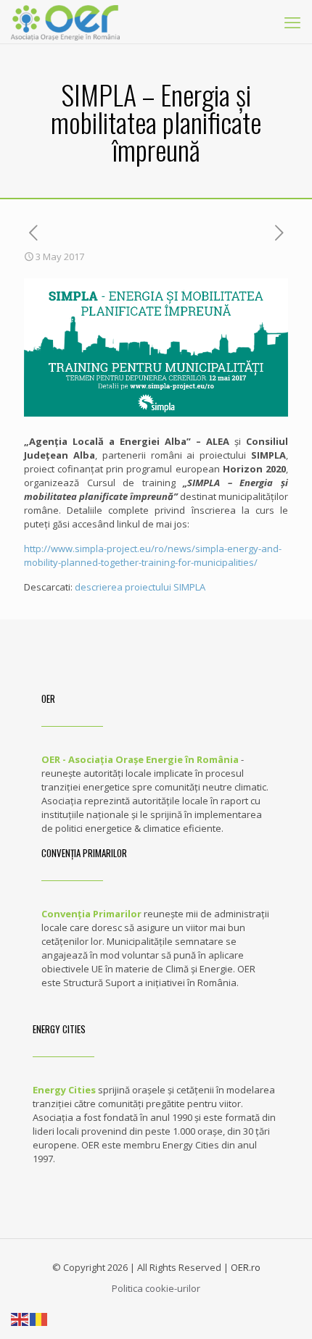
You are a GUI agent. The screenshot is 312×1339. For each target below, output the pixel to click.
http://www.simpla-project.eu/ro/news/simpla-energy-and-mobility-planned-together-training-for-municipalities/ (153, 555)
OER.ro (245, 1267)
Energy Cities (64, 1089)
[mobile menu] (292, 21)
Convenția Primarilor (91, 913)
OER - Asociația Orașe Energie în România (140, 759)
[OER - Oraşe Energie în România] (65, 22)
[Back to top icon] (282, 1309)
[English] (20, 1318)
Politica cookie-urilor (156, 1288)
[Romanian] (39, 1318)
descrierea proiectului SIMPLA (140, 586)
